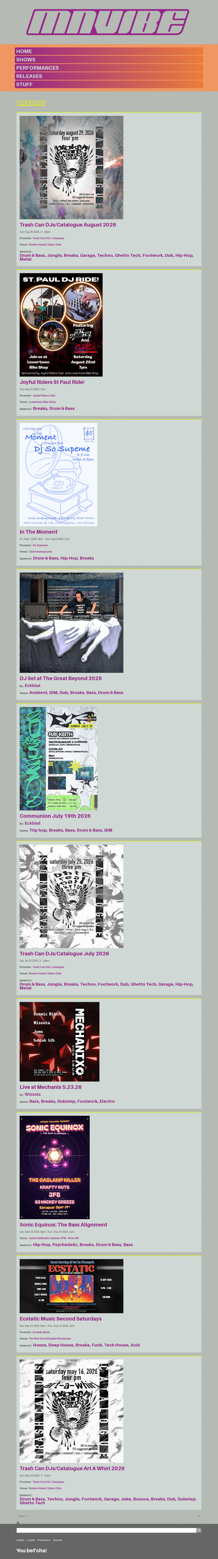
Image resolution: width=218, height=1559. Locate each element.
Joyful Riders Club (44, 395)
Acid (135, 1344)
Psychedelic (65, 1244)
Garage (87, 255)
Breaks (71, 255)
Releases (29, 76)
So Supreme (40, 545)
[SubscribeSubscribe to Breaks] (17, 1522)
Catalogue (58, 238)
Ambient (38, 692)
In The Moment (38, 532)
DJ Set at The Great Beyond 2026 (61, 678)
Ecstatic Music (41, 1332)
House (39, 1344)
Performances (37, 68)
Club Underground (40, 551)
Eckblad (32, 685)
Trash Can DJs (42, 238)
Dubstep (66, 1101)
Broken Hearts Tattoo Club (45, 244)
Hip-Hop (184, 255)
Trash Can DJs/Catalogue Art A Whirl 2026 (72, 1468)
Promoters (44, 1540)
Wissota (33, 1094)
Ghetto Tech (127, 255)
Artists (20, 1540)
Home (24, 51)
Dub (169, 255)
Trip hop (38, 830)
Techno (105, 255)
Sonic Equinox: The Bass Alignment (63, 1225)
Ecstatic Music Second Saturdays (61, 1319)
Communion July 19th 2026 (55, 816)
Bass (91, 692)
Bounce (141, 1498)
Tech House (116, 1344)
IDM (53, 692)
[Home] (109, 22)
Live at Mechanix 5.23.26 (51, 1087)
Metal (26, 259)
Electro (107, 1101)
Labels (31, 1540)
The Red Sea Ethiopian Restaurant (50, 1338)
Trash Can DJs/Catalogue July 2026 (64, 953)
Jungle (54, 255)
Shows (25, 59)
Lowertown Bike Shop (42, 402)
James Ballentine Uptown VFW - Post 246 (54, 1238)
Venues (57, 1540)
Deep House (60, 1344)
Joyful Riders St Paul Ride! (52, 382)
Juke (126, 1498)
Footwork (153, 255)
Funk (97, 1344)
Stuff (24, 84)
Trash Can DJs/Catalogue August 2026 (68, 225)
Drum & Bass (32, 255)
